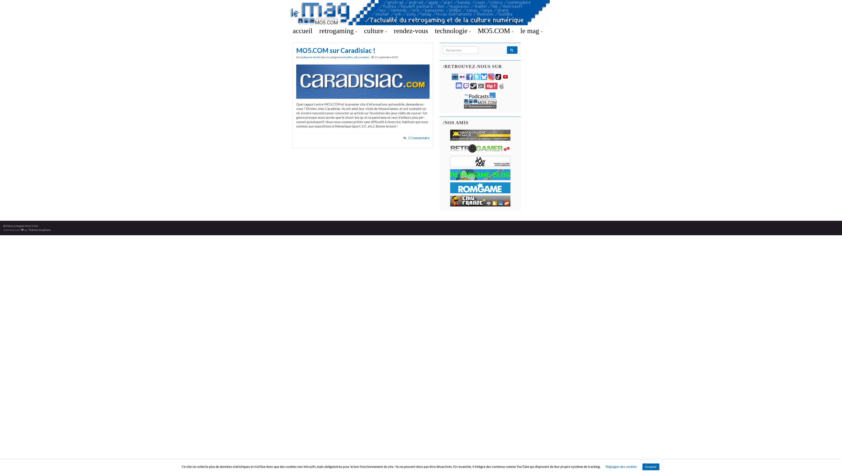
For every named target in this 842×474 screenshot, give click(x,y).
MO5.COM (495, 31)
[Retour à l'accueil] (421, 12)
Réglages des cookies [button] (621, 467)
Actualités (347, 57)
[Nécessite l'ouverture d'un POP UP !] (480, 100)
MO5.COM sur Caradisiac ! (335, 50)
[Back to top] (832, 464)
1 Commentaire (419, 138)
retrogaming (337, 31)
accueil (302, 31)
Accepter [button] (651, 467)
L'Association (361, 57)
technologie (452, 31)
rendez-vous (411, 31)
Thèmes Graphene (40, 230)
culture (374, 31)
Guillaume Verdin (310, 57)
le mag (530, 31)
